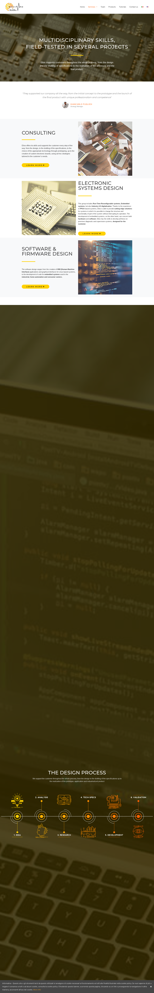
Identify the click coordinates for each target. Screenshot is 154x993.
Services (91, 7)
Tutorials (122, 7)
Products (112, 7)
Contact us (133, 7)
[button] (35, 165)
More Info (37, 990)
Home (82, 7)
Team (103, 7)
